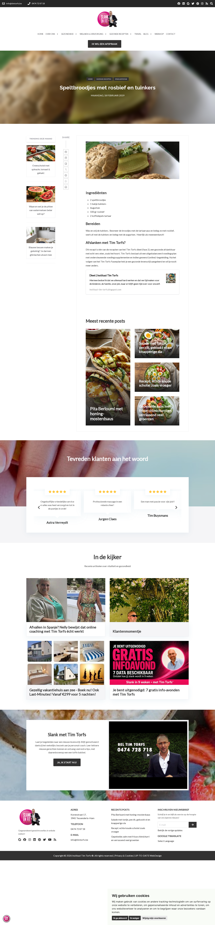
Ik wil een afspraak (104, 43)
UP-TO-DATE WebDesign (148, 855)
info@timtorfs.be (79, 839)
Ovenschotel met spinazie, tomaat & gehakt (41, 169)
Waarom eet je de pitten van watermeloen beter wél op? (41, 210)
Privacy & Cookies (124, 855)
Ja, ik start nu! (67, 762)
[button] (176, 507)
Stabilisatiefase (121, 79)
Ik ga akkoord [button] (120, 918)
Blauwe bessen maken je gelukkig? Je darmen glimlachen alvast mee (41, 251)
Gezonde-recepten (104, 79)
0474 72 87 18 (78, 829)
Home (90, 79)
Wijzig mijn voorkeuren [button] (154, 918)
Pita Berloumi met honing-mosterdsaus (130, 814)
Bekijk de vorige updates (170, 830)
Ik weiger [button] (134, 918)
